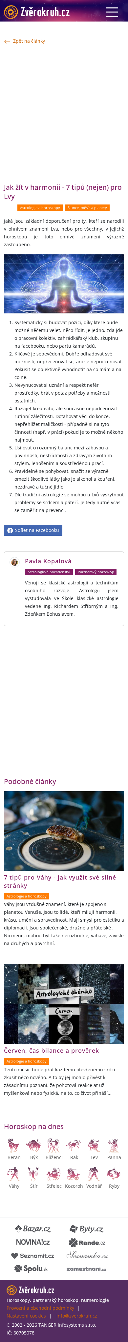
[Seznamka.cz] (87, 1255)
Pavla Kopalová (48, 561)
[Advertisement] (64, 113)
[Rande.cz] (87, 1242)
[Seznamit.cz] (32, 1255)
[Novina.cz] (33, 1242)
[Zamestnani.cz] (86, 1268)
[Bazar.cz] (33, 1229)
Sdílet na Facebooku (36, 530)
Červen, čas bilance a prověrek (51, 1050)
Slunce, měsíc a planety (87, 207)
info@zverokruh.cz (76, 1316)
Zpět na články (29, 41)
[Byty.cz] (87, 1229)
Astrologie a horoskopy (40, 207)
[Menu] (112, 12)
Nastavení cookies (26, 1316)
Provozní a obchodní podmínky (40, 1308)
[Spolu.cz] (31, 1268)
